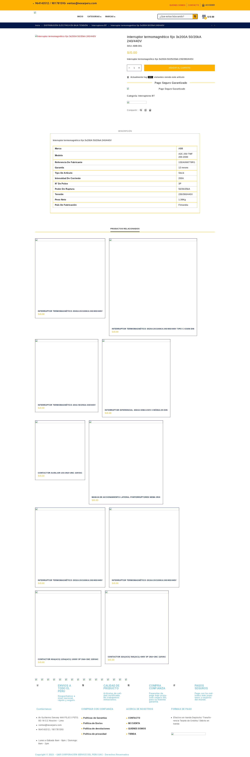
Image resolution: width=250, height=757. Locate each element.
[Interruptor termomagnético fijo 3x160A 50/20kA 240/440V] (212, 25)
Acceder (210, 5)
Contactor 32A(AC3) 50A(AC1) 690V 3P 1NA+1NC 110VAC (137, 657)
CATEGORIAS (93, 16)
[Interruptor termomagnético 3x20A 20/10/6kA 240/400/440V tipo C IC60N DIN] (153, 282)
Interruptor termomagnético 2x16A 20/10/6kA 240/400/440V (144, 580)
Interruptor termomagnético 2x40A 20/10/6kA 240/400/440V (70, 311)
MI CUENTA (134, 723)
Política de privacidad (95, 734)
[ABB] (136, 105)
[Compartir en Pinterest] (150, 110)
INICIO (80, 16)
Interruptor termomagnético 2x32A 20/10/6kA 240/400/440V (70, 580)
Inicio (37, 25)
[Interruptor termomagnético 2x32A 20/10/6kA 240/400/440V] (70, 542)
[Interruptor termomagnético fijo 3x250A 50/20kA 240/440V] (215, 25)
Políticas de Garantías (95, 718)
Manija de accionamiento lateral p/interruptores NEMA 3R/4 (126, 497)
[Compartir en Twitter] (145, 110)
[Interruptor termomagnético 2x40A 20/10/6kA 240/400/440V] (70, 273)
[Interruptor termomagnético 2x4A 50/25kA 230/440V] (66, 370)
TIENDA (132, 734)
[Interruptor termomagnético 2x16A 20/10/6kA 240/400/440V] (144, 542)
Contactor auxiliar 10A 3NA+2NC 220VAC (60, 473)
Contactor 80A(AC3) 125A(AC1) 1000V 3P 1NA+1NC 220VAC (68, 659)
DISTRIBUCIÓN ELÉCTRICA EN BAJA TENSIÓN (66, 25)
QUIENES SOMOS (177, 5)
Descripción (125, 131)
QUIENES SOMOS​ (137, 728)
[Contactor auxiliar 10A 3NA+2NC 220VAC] (60, 445)
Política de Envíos (92, 723)
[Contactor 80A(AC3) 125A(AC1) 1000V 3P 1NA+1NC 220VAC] (68, 623)
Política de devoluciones (96, 728)
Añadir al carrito (179, 68)
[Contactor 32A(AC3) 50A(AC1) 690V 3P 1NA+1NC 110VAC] (136, 622)
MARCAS (109, 16)
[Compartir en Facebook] (141, 110)
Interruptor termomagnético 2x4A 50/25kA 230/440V (66, 405)
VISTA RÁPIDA (100, 317)
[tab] (125, 131)
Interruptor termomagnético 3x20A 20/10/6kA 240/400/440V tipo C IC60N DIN (153, 329)
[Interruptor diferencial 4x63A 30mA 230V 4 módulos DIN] (136, 373)
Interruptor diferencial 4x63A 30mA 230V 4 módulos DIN (136, 410)
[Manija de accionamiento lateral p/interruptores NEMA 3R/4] (126, 457)
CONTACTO (193, 5)
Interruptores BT (99, 25)
